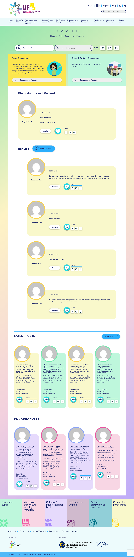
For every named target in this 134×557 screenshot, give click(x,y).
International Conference (110, 21)
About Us (11, 21)
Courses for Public (19, 21)
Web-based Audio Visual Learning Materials (31, 22)
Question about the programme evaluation (105, 447)
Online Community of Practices (72, 21)
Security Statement (70, 531)
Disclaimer (53, 531)
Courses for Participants (85, 21)
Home (52, 36)
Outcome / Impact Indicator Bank (47, 21)
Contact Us (121, 21)
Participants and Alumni (99, 21)
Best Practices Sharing (60, 21)
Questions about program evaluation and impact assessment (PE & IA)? (79, 447)
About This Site (39, 531)
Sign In (106, 6)
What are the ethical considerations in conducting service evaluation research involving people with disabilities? (105, 368)
